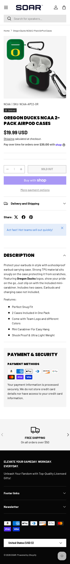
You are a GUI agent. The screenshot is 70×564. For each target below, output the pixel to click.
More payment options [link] (35, 190)
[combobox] (35, 18)
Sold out (47, 169)
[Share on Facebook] (23, 217)
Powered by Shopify (26, 555)
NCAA (7, 104)
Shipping (9, 138)
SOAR (13, 555)
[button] (64, 7)
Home (7, 30)
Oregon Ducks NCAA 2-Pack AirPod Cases (32, 30)
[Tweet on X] (16, 217)
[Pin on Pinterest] (31, 217)
